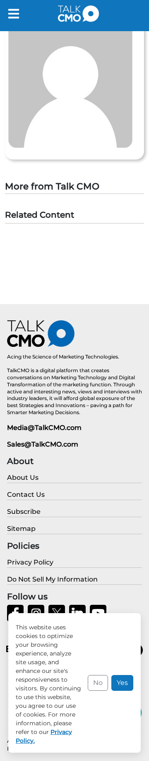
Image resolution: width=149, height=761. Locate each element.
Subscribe (24, 512)
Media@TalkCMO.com (44, 428)
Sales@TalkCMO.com (42, 444)
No (98, 683)
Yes (122, 683)
